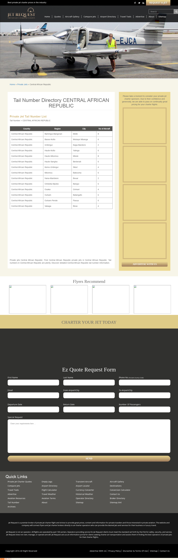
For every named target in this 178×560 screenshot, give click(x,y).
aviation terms (49, 498)
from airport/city (71, 390)
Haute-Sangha (51, 162)
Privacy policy (114, 551)
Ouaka (47, 189)
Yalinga (76, 150)
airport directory (49, 485)
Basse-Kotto (50, 139)
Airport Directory (108, 16)
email (10, 390)
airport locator (83, 485)
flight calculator (49, 490)
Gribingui (49, 145)
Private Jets (22, 84)
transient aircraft (84, 481)
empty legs (47, 481)
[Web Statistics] (5, 559)
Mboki (75, 156)
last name (68, 377)
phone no (131, 377)
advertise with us (98, 551)
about (44, 502)
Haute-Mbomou (51, 156)
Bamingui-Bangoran (53, 134)
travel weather (49, 494)
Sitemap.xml (116, 502)
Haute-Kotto (50, 150)
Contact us (115, 494)
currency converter (85, 490)
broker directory (117, 498)
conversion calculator (120, 490)
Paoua (76, 200)
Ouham (48, 195)
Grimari (76, 189)
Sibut (75, 167)
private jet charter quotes (20, 481)
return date (69, 404)
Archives (12, 506)
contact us (165, 551)
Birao (75, 206)
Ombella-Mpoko (52, 184)
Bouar (75, 178)
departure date (15, 404)
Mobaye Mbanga (80, 139)
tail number (13, 502)
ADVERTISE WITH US (145, 264)
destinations (116, 485)
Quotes (57, 16)
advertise (12, 494)
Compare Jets (90, 16)
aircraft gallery (117, 481)
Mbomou (48, 173)
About (151, 16)
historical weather (84, 494)
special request (15, 417)
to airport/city (125, 390)
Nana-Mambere (52, 178)
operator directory (84, 498)
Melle (75, 134)
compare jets (14, 485)
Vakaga (48, 206)
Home (47, 16)
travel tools (13, 490)
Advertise (140, 16)
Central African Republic (21, 134)
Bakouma (77, 173)
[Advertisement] (144, 125)
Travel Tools (125, 16)
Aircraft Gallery (72, 16)
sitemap (79, 502)
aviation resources (16, 498)
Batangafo (77, 195)
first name (13, 377)
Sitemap (162, 16)
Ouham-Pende (51, 200)
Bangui (76, 184)
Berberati (77, 162)
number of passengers (130, 404)
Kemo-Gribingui (51, 167)
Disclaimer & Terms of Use (135, 551)
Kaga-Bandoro (79, 145)
